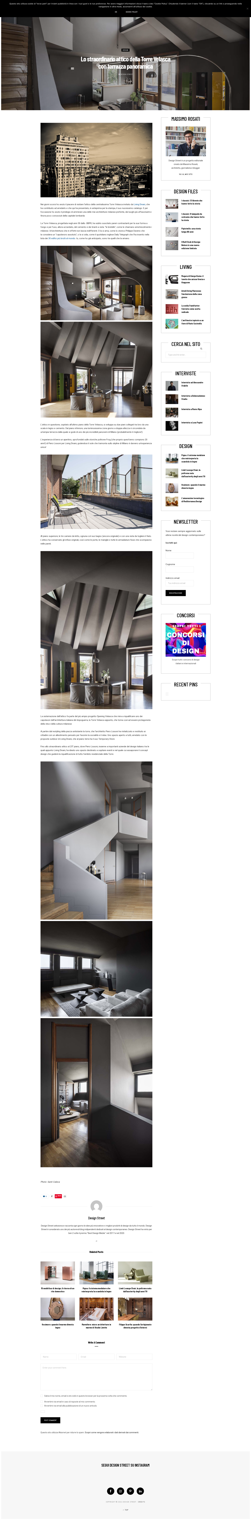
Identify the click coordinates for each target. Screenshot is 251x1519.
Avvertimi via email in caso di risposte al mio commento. (69, 1402)
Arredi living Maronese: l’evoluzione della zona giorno (191, 293)
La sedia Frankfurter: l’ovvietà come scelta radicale (190, 308)
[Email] (65, 1196)
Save (59, 1196)
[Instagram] (120, 1491)
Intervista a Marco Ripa (191, 409)
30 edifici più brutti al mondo (61, 238)
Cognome (170, 564)
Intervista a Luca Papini (191, 422)
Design (125, 50)
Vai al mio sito (185, 174)
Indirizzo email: (173, 578)
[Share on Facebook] (52, 1196)
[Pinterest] (130, 1491)
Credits (141, 1502)
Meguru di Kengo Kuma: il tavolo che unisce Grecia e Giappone (193, 279)
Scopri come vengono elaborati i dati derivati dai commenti (111, 1432)
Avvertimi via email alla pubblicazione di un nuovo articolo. (70, 1406)
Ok (116, 12)
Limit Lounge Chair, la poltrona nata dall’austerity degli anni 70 (193, 473)
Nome (168, 550)
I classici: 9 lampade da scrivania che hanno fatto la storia (192, 217)
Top (126, 1510)
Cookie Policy (132, 12)
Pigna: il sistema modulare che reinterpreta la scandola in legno (193, 458)
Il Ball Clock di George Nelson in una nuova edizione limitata (190, 245)
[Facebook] (110, 1491)
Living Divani (139, 204)
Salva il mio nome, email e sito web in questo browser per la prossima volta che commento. (85, 1396)
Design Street (127, 74)
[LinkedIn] (140, 1491)
